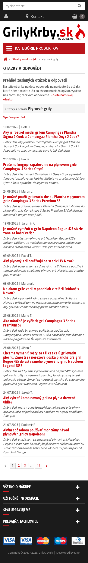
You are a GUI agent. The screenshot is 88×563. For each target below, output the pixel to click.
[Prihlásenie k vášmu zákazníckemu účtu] (6, 16)
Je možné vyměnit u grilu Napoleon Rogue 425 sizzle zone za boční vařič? (43, 230)
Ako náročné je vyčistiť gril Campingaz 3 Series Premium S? (39, 323)
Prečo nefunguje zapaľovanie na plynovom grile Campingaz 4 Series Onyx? (40, 166)
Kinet (77, 552)
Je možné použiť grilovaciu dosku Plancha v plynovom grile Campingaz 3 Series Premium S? (44, 198)
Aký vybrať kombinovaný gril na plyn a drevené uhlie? (39, 400)
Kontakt (37, 16)
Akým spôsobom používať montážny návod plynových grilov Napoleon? (36, 432)
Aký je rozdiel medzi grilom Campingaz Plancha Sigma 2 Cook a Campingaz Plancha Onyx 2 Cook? (41, 134)
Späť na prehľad (14, 117)
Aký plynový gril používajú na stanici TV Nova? (38, 260)
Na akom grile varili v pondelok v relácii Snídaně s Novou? (41, 291)
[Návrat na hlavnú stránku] (5, 59)
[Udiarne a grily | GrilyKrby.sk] (44, 32)
